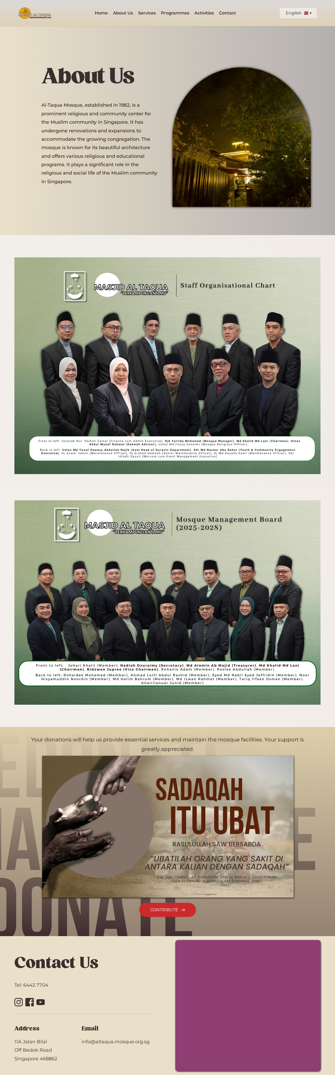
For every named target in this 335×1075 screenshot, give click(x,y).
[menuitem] (101, 13)
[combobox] (298, 13)
